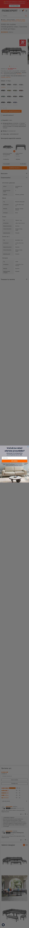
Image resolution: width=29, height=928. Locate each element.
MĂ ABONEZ (14, 460)
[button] (3, 925)
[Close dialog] (28, 446)
